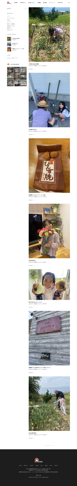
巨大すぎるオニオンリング (35, 302)
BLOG (51, 465)
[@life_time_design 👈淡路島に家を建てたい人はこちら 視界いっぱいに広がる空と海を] (23, 76)
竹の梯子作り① (32, 129)
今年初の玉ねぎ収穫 (34, 64)
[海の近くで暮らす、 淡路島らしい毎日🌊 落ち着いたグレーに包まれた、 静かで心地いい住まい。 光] (17, 83)
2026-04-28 (45, 369)
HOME (20, 465)
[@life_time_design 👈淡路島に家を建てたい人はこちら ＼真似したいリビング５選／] (10, 83)
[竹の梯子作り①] (49, 100)
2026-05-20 (45, 65)
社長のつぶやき (10, 29)
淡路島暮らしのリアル (38, 65)
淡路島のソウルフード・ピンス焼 (37, 195)
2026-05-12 (45, 196)
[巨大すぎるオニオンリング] (49, 284)
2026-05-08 (45, 303)
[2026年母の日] (49, 231)
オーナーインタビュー (11, 18)
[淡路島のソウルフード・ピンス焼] (49, 165)
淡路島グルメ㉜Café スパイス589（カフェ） (40, 367)
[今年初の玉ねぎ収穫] (49, 34)
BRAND (37, 465)
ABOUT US (26, 465)
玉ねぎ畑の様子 (32, 433)
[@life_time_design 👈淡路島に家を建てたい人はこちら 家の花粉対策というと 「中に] (23, 83)
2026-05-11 (44, 262)
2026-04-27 (45, 434)
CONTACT (56, 465)
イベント (8, 16)
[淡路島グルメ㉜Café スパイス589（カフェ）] (49, 338)
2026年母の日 (32, 260)
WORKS (46, 465)
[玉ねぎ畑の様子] (49, 403)
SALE (41, 465)
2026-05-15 (45, 131)
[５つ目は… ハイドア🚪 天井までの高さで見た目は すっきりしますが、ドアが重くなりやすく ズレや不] (10, 76)
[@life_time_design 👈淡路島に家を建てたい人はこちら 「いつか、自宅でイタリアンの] (10, 70)
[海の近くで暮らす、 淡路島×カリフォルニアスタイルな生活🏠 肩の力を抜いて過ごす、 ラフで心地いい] (17, 76)
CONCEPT (31, 465)
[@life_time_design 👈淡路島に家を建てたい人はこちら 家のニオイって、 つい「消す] (23, 70)
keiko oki (31, 65)
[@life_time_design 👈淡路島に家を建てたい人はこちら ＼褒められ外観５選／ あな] (17, 70)
